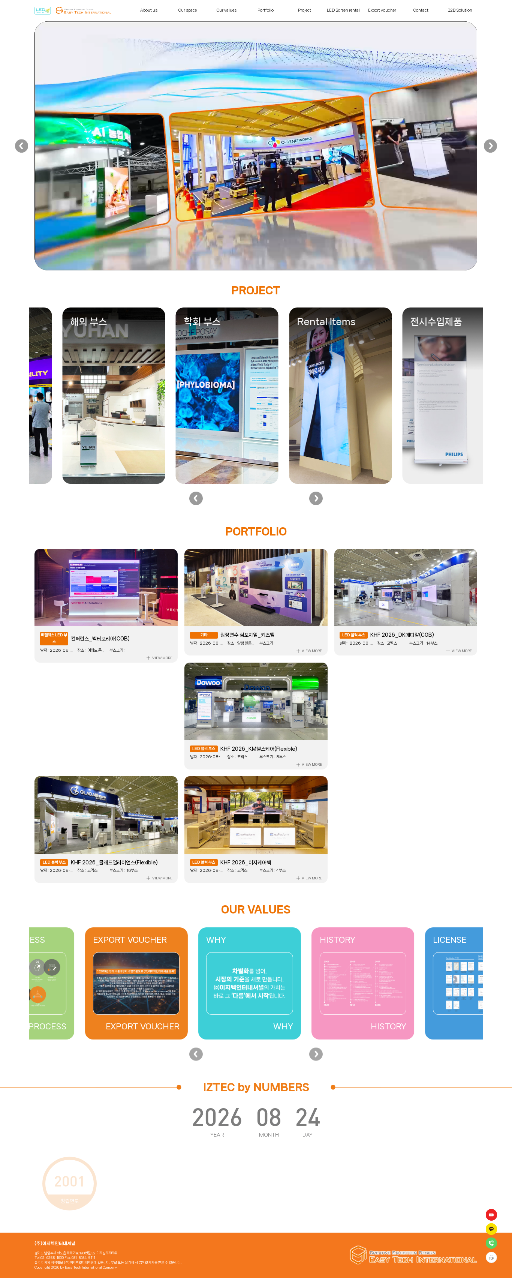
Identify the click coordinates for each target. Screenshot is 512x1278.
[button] (21, 146)
